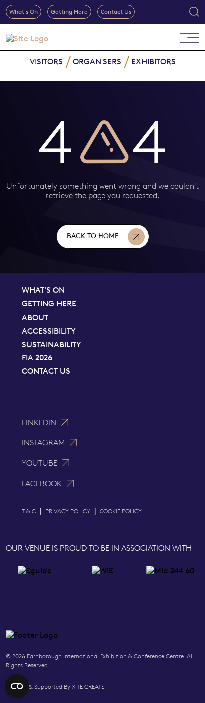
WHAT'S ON (43, 290)
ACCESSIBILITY (49, 331)
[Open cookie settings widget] (17, 686)
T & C (29, 511)
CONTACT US (46, 371)
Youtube (39, 463)
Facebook (42, 483)
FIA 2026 (37, 357)
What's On (23, 11)
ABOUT (35, 317)
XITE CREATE (88, 686)
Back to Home (93, 236)
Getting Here (69, 11)
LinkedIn (39, 422)
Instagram (43, 442)
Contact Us (116, 11)
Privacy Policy (67, 511)
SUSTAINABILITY (51, 344)
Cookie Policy (121, 511)
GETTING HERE (49, 303)
